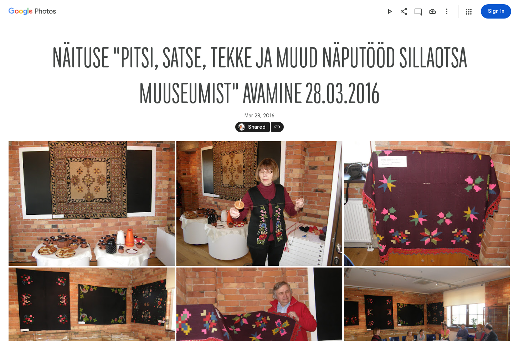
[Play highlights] (389, 11)
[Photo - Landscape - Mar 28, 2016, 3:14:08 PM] (259, 203)
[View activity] (418, 11)
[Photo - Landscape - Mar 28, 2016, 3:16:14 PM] (427, 203)
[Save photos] (432, 11)
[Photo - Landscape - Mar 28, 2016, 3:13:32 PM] (92, 203)
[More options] (447, 11)
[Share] (404, 11)
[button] (469, 12)
